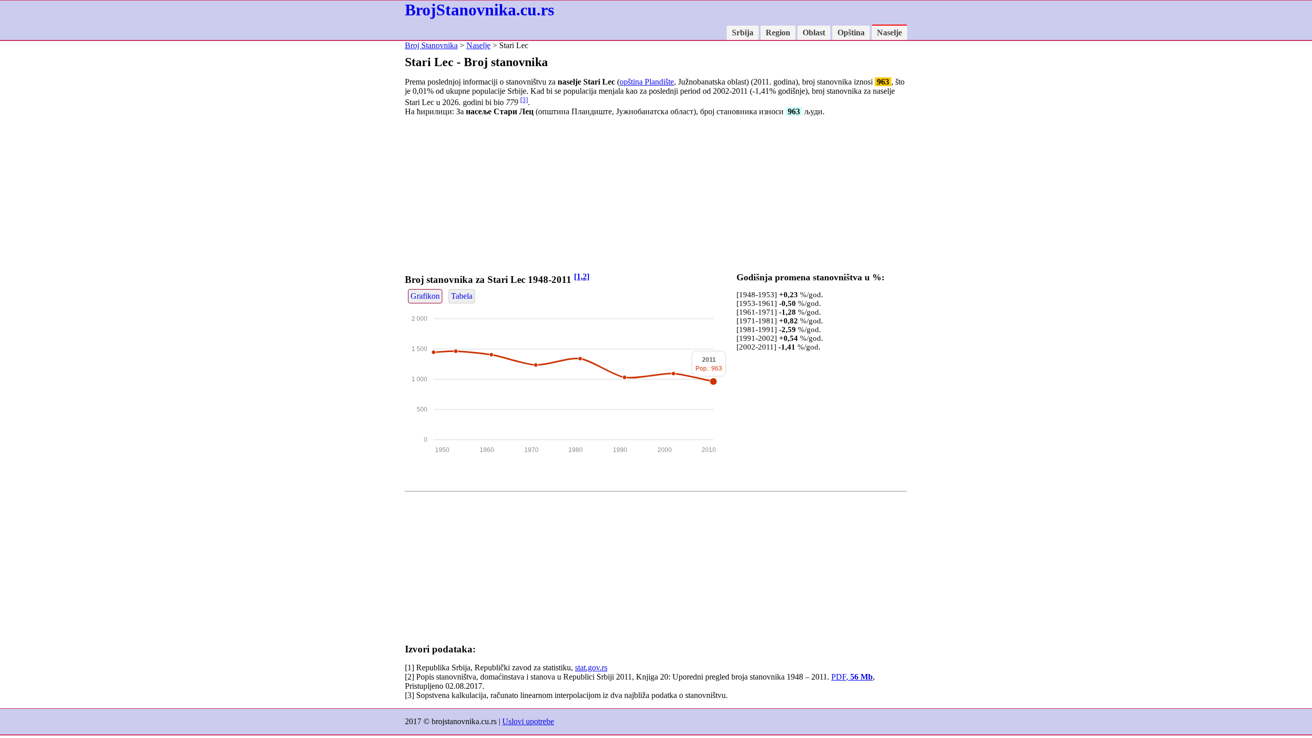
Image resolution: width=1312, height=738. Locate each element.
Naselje (889, 32)
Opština (851, 32)
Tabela (462, 296)
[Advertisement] (656, 196)
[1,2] (581, 276)
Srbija (742, 32)
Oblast (814, 32)
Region (778, 32)
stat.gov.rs (591, 667)
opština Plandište (647, 81)
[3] (524, 100)
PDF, (852, 676)
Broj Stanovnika (431, 45)
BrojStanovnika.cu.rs (479, 10)
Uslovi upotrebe (528, 721)
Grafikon (425, 296)
